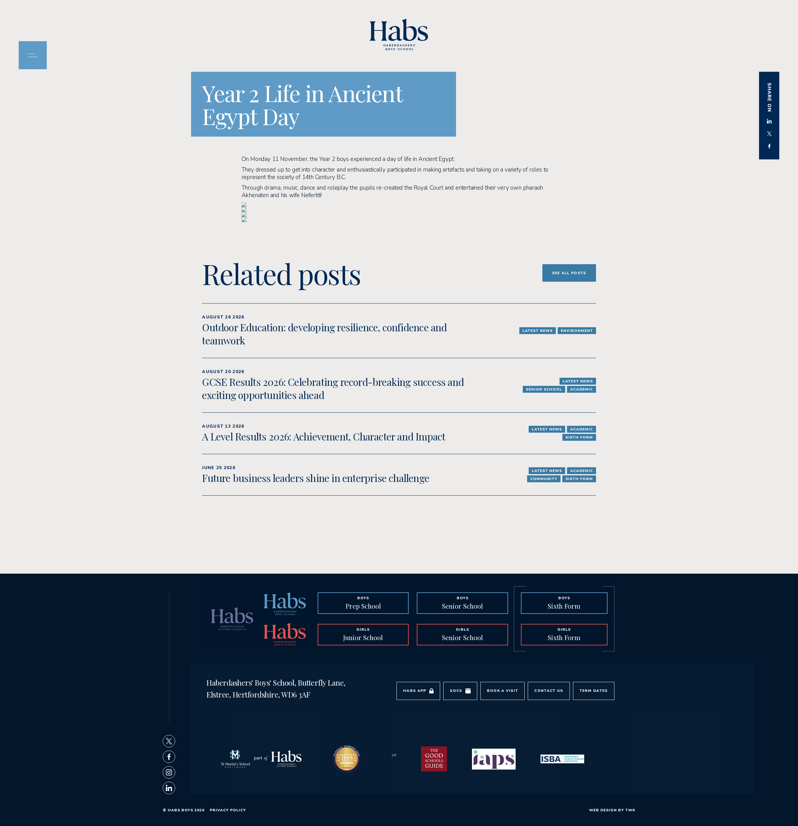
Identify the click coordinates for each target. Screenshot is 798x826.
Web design (603, 810)
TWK (630, 810)
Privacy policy (228, 810)
